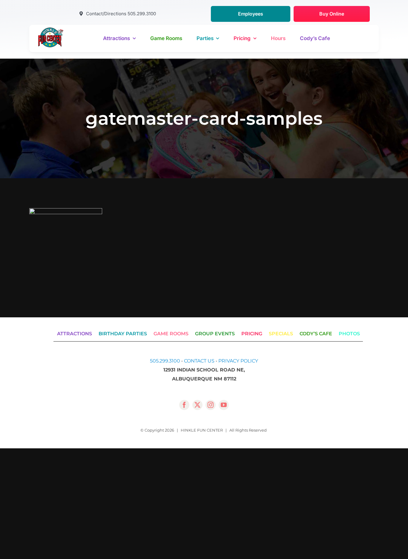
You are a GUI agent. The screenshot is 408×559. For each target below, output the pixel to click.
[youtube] (224, 405)
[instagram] (210, 405)
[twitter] (197, 405)
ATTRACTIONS (74, 333)
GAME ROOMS (171, 333)
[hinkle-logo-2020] (51, 30)
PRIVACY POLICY (238, 361)
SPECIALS (281, 333)
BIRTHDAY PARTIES (123, 333)
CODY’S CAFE (316, 333)
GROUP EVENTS (215, 333)
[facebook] (184, 405)
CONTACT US (199, 361)
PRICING (251, 333)
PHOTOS (349, 333)
